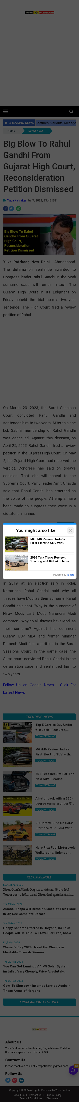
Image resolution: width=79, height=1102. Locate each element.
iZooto (70, 574)
